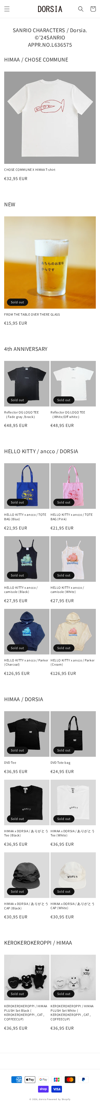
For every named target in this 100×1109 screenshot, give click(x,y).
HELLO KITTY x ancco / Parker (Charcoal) (26, 662)
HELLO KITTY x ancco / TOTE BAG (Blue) (25, 516)
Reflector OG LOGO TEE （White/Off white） (68, 414)
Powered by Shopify (59, 1099)
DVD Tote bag (60, 762)
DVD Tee (10, 762)
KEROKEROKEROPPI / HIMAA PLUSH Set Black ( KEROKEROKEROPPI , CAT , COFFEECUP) (25, 1012)
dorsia (42, 1099)
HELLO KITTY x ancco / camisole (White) (67, 589)
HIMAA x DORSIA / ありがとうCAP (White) (73, 906)
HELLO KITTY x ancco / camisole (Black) (21, 589)
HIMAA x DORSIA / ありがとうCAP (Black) (26, 906)
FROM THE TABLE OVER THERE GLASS (32, 314)
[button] (7, 9)
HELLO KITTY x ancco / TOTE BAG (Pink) (72, 516)
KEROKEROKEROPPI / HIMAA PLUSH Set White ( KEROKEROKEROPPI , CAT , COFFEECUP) (72, 1012)
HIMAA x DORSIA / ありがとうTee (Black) (26, 833)
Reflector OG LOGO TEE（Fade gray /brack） (21, 414)
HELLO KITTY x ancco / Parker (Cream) (73, 662)
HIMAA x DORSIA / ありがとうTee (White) (73, 833)
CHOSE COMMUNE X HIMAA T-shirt (29, 169)
